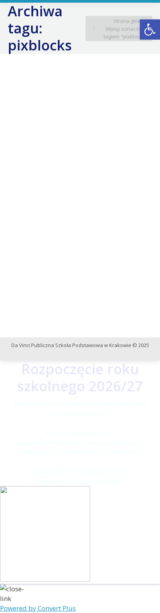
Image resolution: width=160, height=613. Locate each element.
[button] (150, 29)
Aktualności (30, 207)
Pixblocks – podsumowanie (63, 194)
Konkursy (58, 207)
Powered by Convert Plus (38, 608)
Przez (105, 207)
